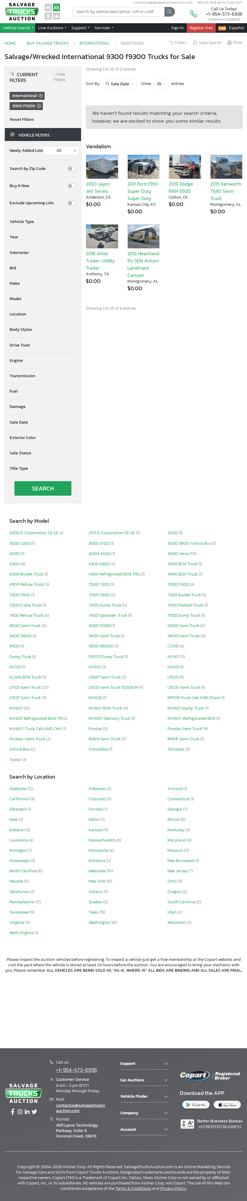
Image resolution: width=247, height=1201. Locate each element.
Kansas (96, 830)
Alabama (18, 789)
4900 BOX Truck (183, 574)
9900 (14, 646)
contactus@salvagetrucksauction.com (80, 1108)
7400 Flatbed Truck (185, 605)
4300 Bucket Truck (26, 574)
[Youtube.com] (34, 1112)
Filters (180, 42)
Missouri (175, 850)
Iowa (13, 819)
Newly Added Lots (26, 150)
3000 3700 (99, 543)
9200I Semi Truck (183, 625)
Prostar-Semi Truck (27, 739)
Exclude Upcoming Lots (32, 203)
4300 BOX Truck (182, 564)
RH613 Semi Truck (105, 739)
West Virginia (22, 933)
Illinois (174, 819)
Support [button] (79, 28)
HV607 (95, 667)
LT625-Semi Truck (184, 687)
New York (97, 881)
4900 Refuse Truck (27, 584)
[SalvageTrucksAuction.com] (56, 7)
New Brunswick (181, 861)
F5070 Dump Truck (106, 657)
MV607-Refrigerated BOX (191, 718)
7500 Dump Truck (184, 615)
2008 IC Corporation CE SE (34, 533)
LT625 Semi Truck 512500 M (114, 687)
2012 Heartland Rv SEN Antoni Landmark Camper (143, 264)
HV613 (173, 667)
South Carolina (181, 902)
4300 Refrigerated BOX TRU (115, 574)
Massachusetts (103, 840)
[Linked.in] (27, 1112)
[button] (51, 27)
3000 (173, 533)
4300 (14, 564)
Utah (172, 912)
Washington (100, 922)
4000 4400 (100, 553)
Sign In (177, 28)
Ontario (96, 892)
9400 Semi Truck (105, 636)
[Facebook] (12, 1112)
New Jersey (177, 871)
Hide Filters (59, 77)
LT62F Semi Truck (25, 698)
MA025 (96, 698)
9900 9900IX (101, 646)
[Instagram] (19, 1112)
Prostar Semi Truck (185, 729)
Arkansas (98, 789)
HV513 (15, 667)
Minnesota (99, 850)
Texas (94, 912)
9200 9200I (100, 625)
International (95, 43)
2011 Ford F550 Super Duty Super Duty (142, 191)
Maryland (176, 840)
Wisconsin (177, 922)
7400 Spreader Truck (108, 615)
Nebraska (98, 871)
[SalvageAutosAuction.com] (48, 7)
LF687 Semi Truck (105, 677)
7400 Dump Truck (105, 605)
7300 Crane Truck (25, 605)
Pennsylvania (22, 902)
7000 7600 (100, 595)
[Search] (169, 12)
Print (237, 42)
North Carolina (23, 871)
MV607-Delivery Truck (110, 718)
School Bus (20, 749)
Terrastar (176, 749)
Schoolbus (99, 749)
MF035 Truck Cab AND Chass (194, 698)
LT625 (173, 677)
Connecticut (178, 799)
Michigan (18, 850)
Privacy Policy (173, 1188)
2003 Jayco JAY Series (98, 187)
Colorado (98, 799)
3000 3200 (20, 543)
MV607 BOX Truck (106, 708)
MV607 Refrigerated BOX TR (36, 718)
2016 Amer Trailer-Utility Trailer (100, 260)
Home (10, 43)
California (19, 799)
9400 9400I (21, 636)
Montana (97, 861)
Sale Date (120, 84)
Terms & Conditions (133, 1188)
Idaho (94, 819)
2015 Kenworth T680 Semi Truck (225, 191)
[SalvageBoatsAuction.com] (56, 16)
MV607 (16, 708)
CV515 (173, 646)
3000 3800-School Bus (189, 543)
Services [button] (103, 28)
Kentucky (176, 830)
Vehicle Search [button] (17, 28)
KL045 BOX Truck (25, 677)
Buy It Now (19, 186)
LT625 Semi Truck (25, 687)
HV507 (174, 657)
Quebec (96, 902)
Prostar (96, 729)
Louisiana (19, 840)
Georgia (175, 809)
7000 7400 (178, 584)
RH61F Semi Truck (183, 739)
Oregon (174, 892)
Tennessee (19, 912)
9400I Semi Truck (184, 636)
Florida (96, 809)
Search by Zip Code (28, 168)
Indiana (16, 830)
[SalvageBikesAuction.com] (48, 16)
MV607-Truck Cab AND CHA (35, 729)
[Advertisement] (123, 1010)
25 (159, 84)
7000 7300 (99, 584)
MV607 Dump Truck (186, 708)
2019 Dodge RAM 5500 (181, 187)
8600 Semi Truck (25, 625)
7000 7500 (20, 595)
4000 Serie (178, 553)
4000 (15, 553)
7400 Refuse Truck (26, 615)
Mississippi (19, 861)
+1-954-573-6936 (224, 13)
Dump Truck (20, 657)
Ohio (172, 881)
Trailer (15, 760)
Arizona (175, 789)
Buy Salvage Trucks (48, 43)
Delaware (18, 809)
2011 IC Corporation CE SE (112, 533)
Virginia (17, 922)
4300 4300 (99, 564)
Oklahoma (19, 892)
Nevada (16, 881)
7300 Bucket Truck (184, 595)
